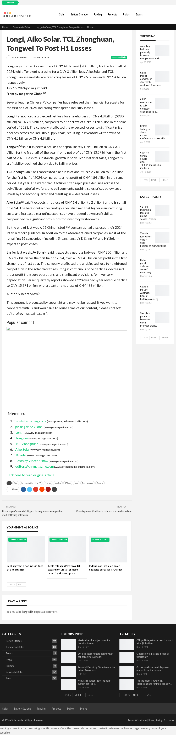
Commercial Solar (119, 57)
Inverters (58, 483)
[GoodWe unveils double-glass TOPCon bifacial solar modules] (162, 156)
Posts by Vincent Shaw (31, 461)
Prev (12, 584)
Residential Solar (14, 672)
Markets (100, 483)
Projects (112, 14)
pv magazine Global (29, 94)
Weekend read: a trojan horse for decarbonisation (94, 642)
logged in (28, 611)
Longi (19, 432)
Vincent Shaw (28, 294)
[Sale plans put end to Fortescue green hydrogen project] (162, 317)
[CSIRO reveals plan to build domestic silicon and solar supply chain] (162, 103)
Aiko (15, 483)
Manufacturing (87, 483)
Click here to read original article (30, 475)
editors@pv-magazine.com (26, 313)
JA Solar (21, 455)
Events (139, 14)
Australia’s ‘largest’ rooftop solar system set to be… (94, 682)
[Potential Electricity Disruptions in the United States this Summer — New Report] (68, 671)
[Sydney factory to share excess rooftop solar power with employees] (162, 129)
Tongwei (21, 438)
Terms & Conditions (137, 720)
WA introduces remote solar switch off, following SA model (95, 655)
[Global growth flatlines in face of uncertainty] (26, 549)
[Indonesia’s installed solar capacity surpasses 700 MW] (108, 549)
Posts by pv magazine (30, 421)
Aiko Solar (22, 449)
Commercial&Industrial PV (31, 483)
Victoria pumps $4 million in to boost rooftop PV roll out (104, 511)
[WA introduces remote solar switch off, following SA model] (68, 657)
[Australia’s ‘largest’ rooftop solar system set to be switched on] (68, 684)
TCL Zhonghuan (26, 444)
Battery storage (79, 14)
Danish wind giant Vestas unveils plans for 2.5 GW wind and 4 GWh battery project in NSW (66, 2)
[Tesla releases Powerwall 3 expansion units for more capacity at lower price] (67, 549)
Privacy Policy (155, 720)
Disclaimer (169, 720)
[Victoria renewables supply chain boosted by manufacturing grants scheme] (162, 237)
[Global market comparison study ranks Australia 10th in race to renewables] (162, 76)
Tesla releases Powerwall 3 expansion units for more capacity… (154, 682)
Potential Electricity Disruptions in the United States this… (96, 669)
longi (76, 483)
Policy (126, 14)
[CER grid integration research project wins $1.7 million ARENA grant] (162, 210)
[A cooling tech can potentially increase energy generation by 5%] (162, 50)
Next (20, 584)
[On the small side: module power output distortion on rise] (126, 671)
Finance (48, 483)
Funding (98, 14)
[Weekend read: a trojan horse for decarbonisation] (68, 644)
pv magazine (35, 88)
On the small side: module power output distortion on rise (152, 669)
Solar (62, 14)
